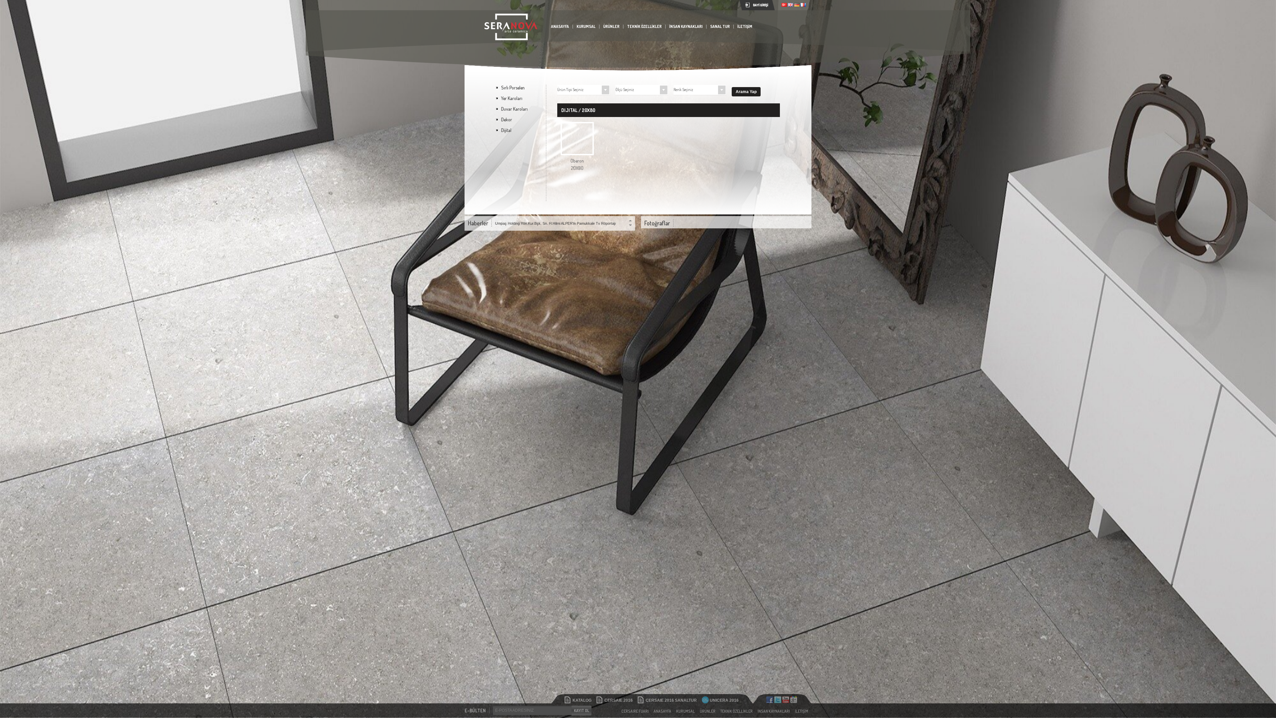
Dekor (506, 119)
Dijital (506, 130)
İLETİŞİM (744, 26)
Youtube (785, 699)
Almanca (796, 5)
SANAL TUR (720, 26)
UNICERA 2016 (724, 700)
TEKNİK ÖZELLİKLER (644, 26)
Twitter (777, 699)
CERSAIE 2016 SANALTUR (671, 700)
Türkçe (784, 5)
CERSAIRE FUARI (635, 711)
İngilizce (790, 5)
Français (803, 5)
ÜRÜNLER (611, 26)
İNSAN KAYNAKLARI (685, 26)
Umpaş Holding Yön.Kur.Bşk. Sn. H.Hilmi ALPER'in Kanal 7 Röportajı (549, 223)
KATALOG (582, 700)
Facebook (769, 699)
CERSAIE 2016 (618, 700)
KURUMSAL (586, 26)
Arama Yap (746, 91)
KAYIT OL (581, 710)
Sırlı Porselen (513, 87)
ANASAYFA (560, 26)
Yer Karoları (511, 98)
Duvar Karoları (514, 109)
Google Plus (793, 699)
